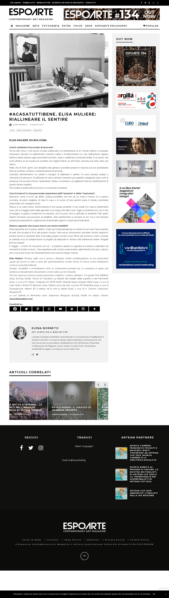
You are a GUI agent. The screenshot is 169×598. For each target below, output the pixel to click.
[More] (94, 308)
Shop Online (73, 540)
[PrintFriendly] (83, 308)
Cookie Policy (139, 540)
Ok (154, 594)
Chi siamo (15, 3)
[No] (165, 594)
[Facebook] (15, 308)
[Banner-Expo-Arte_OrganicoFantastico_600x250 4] (136, 130)
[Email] (60, 308)
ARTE (35, 26)
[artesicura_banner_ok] (136, 153)
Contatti (90, 3)
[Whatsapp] (49, 308)
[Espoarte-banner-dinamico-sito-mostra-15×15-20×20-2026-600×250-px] (136, 176)
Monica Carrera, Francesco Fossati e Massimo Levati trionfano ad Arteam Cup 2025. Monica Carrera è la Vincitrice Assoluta (144, 452)
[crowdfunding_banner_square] (136, 268)
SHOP (89, 26)
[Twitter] (26, 308)
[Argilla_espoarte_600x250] (136, 108)
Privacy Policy (115, 540)
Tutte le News (32, 540)
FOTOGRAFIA (51, 26)
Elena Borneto (20, 125)
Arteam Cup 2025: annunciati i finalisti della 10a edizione (144, 493)
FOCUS (78, 26)
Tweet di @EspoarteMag (74, 460)
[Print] (71, 308)
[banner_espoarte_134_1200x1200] (136, 85)
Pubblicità (29, 3)
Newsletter (43, 3)
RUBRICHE (37, 130)
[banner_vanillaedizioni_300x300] (136, 222)
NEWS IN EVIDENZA (24, 130)
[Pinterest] (37, 308)
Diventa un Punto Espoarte (68, 3)
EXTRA (66, 26)
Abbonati (93, 540)
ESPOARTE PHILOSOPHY (111, 26)
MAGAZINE (23, 26)
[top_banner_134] (112, 10)
